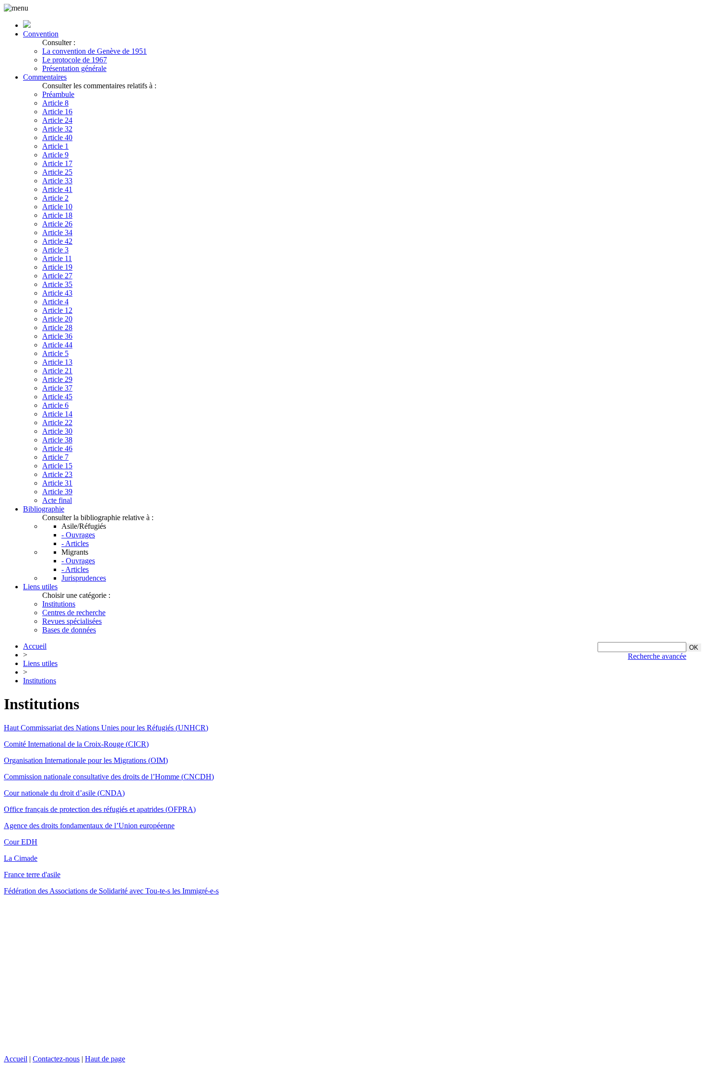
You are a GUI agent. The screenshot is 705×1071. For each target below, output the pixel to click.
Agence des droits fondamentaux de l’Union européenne (89, 825)
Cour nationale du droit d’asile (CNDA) (64, 793)
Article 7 (55, 457)
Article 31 (57, 483)
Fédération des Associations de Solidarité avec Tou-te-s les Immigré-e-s (111, 891)
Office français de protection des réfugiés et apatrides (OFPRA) (100, 809)
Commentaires (45, 77)
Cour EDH (20, 842)
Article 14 (57, 414)
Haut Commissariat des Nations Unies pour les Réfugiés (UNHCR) (106, 728)
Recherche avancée (657, 656)
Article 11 (57, 258)
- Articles (75, 543)
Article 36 (57, 336)
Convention (41, 34)
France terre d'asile (32, 874)
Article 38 (57, 440)
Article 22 (57, 422)
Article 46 (57, 448)
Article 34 (57, 232)
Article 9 (55, 155)
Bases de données (69, 630)
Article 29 (57, 379)
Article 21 (57, 371)
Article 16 (57, 111)
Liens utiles (40, 587)
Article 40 (57, 137)
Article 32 (57, 129)
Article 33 (57, 181)
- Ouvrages (78, 535)
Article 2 (55, 198)
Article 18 (57, 215)
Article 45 (57, 397)
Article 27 (57, 276)
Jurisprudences (83, 578)
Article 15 (57, 466)
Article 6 (55, 405)
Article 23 (57, 474)
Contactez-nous (56, 1059)
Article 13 (57, 362)
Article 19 (57, 267)
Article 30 (57, 431)
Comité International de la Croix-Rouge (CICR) (76, 744)
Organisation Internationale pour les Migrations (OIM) (86, 760)
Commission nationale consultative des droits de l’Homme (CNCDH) (109, 777)
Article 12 (57, 310)
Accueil (35, 646)
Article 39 (57, 492)
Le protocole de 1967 (74, 60)
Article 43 (57, 293)
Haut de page (105, 1059)
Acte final (57, 500)
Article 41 (57, 189)
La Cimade (20, 858)
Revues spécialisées (72, 621)
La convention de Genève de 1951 (94, 51)
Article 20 (57, 319)
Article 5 (55, 353)
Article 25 (57, 172)
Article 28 (57, 327)
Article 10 (57, 206)
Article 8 (55, 103)
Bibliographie (43, 509)
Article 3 (55, 250)
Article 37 (57, 388)
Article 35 (57, 284)
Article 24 (57, 120)
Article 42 (57, 241)
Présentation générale (74, 68)
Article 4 (55, 302)
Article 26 (57, 224)
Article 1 (55, 146)
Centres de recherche (74, 612)
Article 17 (57, 163)
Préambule (58, 94)
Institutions (58, 604)
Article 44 (57, 345)
